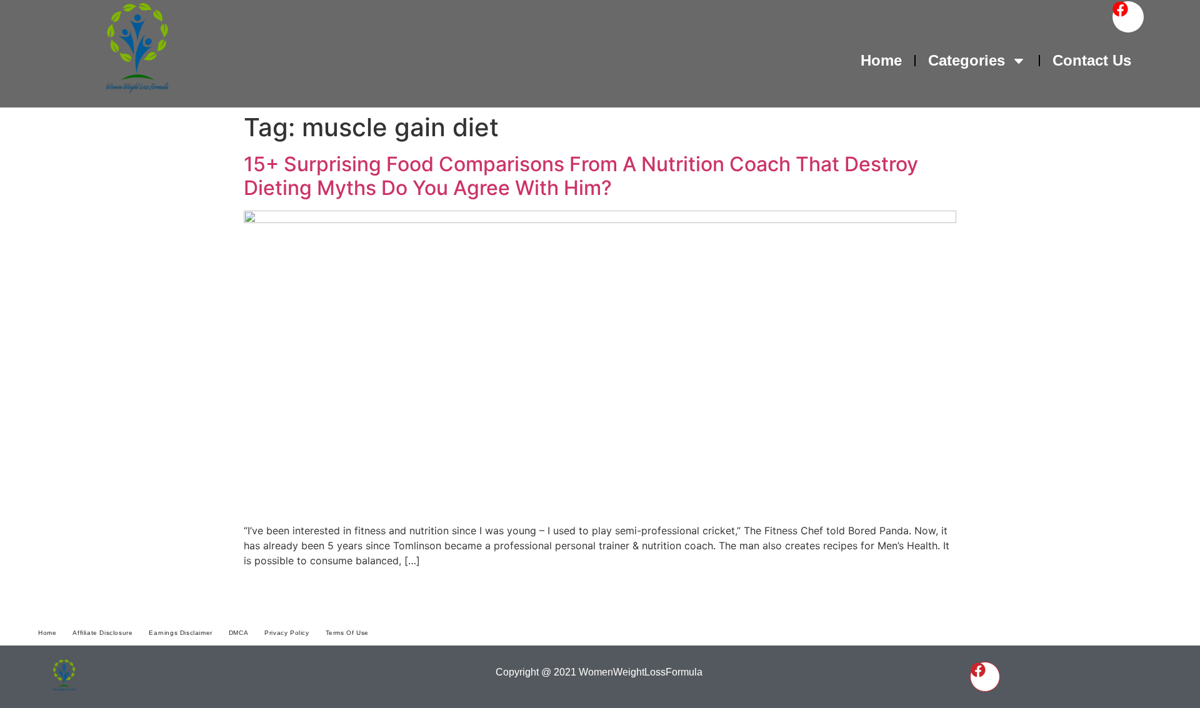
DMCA (238, 632)
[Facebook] (1128, 16)
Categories (966, 60)
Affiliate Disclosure (102, 632)
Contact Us (1091, 60)
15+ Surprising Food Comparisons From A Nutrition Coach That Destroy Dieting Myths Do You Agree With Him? (581, 176)
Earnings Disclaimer (180, 632)
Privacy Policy (286, 632)
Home (881, 60)
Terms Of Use (347, 632)
